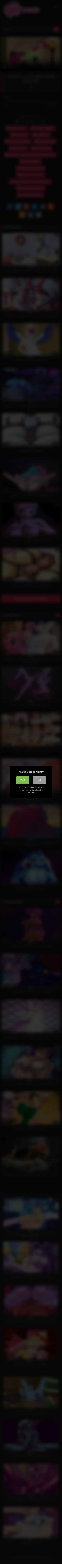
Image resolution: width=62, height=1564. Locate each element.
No (39, 780)
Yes (22, 780)
